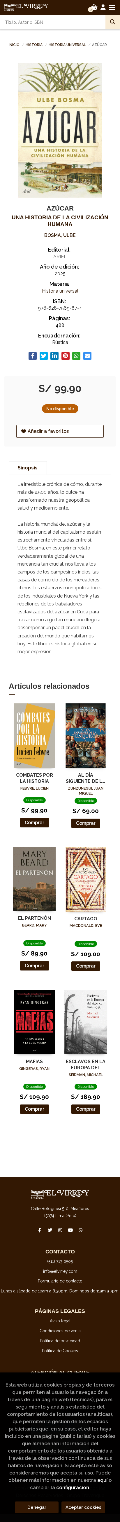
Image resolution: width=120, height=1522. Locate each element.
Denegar (36, 1507)
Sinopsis (28, 468)
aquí (102, 1480)
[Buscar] (112, 22)
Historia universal (68, 45)
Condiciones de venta (60, 1330)
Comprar (34, 822)
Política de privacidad (60, 1340)
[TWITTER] (49, 1230)
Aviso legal (60, 1321)
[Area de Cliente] (103, 7)
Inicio (14, 45)
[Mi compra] (94, 7)
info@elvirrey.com (60, 1271)
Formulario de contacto (60, 1281)
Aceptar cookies (83, 1507)
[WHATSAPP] (80, 1230)
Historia (34, 45)
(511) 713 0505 (60, 1261)
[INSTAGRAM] (60, 1230)
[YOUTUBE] (70, 1230)
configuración (72, 1487)
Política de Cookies (60, 1350)
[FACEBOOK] (39, 1230)
